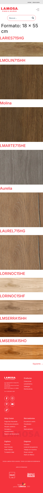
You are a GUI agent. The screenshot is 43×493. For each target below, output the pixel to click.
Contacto (26, 444)
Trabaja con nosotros (30, 449)
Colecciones (27, 381)
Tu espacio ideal (9, 452)
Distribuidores (28, 389)
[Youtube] (12, 404)
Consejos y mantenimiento (9, 430)
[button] (37, 9)
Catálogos (27, 386)
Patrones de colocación (11, 424)
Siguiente (38, 364)
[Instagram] (12, 398)
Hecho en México (29, 455)
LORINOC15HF (12, 296)
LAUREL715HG (12, 231)
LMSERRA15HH (13, 318)
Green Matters (8, 449)
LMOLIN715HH (12, 60)
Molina (6, 103)
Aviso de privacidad (21, 467)
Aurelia (6, 188)
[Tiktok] (6, 410)
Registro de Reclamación (11, 434)
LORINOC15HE (12, 273)
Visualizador (27, 424)
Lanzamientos (28, 384)
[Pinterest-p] (6, 404)
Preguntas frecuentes (10, 421)
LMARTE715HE (13, 145)
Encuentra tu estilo (29, 421)
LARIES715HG (12, 38)
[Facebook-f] (6, 398)
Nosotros (7, 444)
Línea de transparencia (30, 447)
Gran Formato (8, 447)
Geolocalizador (28, 429)
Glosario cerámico (9, 426)
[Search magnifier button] (33, 18)
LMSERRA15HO (13, 341)
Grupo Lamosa (28, 452)
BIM (25, 426)
